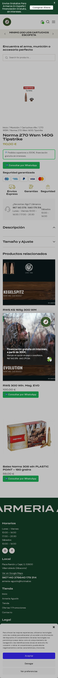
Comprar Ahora (41, 7)
